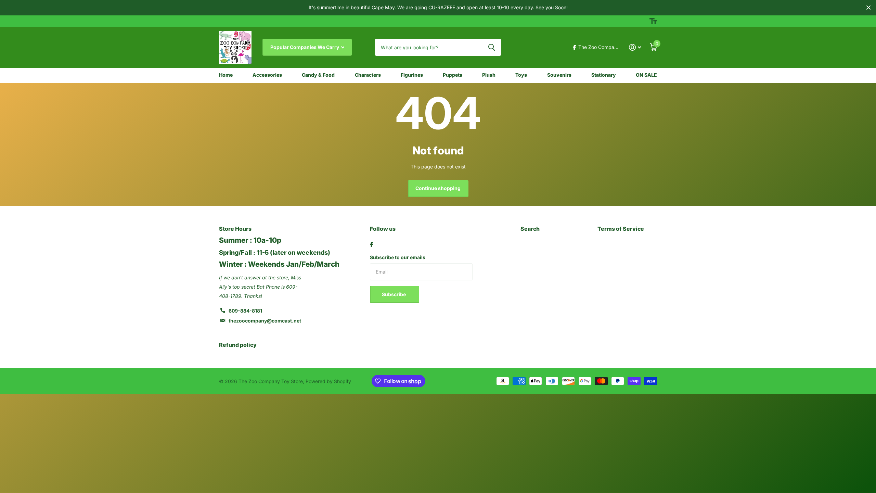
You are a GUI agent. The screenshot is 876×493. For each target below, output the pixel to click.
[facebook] (371, 244)
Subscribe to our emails (397, 257)
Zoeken (491, 47)
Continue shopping (438, 188)
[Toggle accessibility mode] (653, 21)
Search (530, 228)
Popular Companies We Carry (305, 47)
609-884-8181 (245, 311)
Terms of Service (620, 228)
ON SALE (646, 75)
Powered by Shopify (328, 381)
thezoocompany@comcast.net (265, 321)
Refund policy (238, 344)
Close (868, 7)
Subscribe (394, 294)
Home (226, 75)
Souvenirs (559, 75)
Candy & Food (318, 75)
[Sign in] (635, 47)
